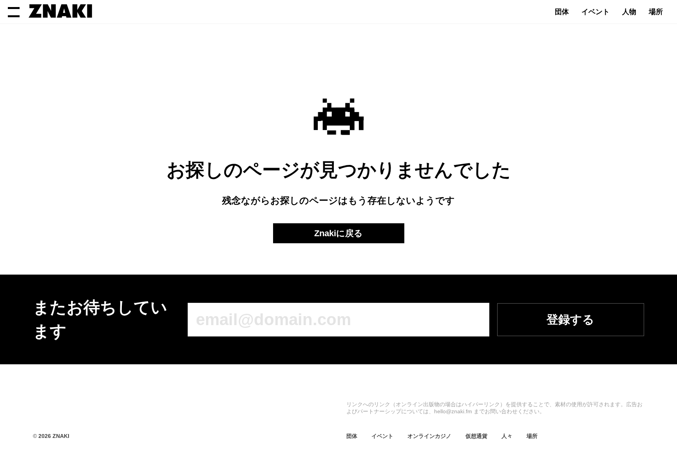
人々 (506, 436)
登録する (570, 319)
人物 (629, 12)
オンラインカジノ (429, 436)
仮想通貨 (476, 436)
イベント (595, 12)
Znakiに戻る (338, 233)
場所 (656, 12)
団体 (562, 12)
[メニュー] (13, 11)
